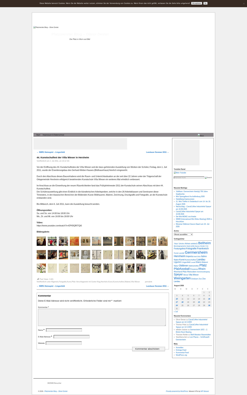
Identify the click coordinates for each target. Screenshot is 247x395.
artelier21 (194, 244)
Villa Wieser (135, 282)
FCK (206, 246)
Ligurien (177, 262)
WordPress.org (181, 355)
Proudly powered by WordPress (177, 391)
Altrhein (187, 244)
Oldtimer (183, 265)
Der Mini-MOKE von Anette (186, 216)
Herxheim (104, 282)
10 (177, 299)
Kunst (69, 282)
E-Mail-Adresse (45, 337)
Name (41, 330)
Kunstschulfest (118, 282)
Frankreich (203, 248)
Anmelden (179, 348)
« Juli (176, 312)
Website (41, 343)
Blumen (197, 246)
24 (177, 305)
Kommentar (43, 307)
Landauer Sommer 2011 (157, 152)
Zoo (200, 279)
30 (209, 305)
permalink (148, 282)
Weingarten (182, 278)
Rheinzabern (191, 272)
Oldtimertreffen (194, 266)
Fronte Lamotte (179, 253)
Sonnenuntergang (203, 272)
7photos (181, 243)
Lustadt (193, 262)
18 (182, 302)
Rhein (202, 268)
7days (176, 243)
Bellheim (204, 243)
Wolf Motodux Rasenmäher (201, 335)
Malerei (127, 282)
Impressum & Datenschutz (53, 135)
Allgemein (54, 282)
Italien (204, 256)
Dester (202, 246)
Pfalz (74, 282)
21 (199, 302)
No (205, 3)
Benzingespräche (180, 246)
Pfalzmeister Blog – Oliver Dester (80, 34)
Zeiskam (194, 279)
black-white (191, 246)
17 (177, 302)
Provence (194, 269)
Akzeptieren (196, 3)
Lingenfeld (186, 262)
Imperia (189, 256)
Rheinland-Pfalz (180, 272)
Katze (176, 260)
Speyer (178, 274)
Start (38, 135)
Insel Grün (197, 256)
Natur (176, 266)
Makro (198, 262)
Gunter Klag (95, 282)
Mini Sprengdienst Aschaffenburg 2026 (190, 196)
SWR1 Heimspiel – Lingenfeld (51, 152)
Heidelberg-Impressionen (185, 199)
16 (209, 299)
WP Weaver (205, 391)
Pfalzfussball (182, 268)
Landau (201, 259)
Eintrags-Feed (181, 350)
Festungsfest (180, 249)
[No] (243, 3)
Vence (185, 275)
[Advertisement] (80, 144)
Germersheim (196, 252)
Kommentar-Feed (182, 353)
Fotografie (62, 282)
